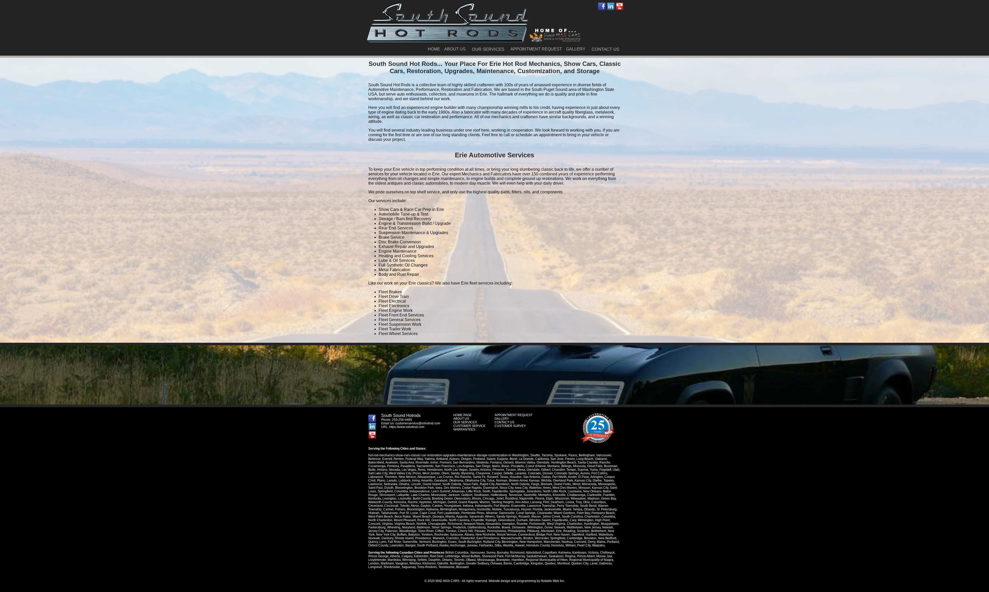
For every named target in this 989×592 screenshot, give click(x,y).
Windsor (415, 563)
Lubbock (404, 480)
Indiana (468, 506)
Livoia (570, 502)
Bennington (510, 542)
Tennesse (515, 495)
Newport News (474, 524)
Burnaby (502, 552)
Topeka (608, 480)
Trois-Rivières (427, 567)
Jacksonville (552, 509)
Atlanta (450, 516)
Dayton (426, 506)
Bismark (546, 484)
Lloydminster (377, 560)
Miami (567, 509)
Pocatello (517, 466)
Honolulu (557, 545)
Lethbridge (452, 556)
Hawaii (520, 545)
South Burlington (470, 542)
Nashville (530, 495)
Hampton (508, 524)
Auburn (454, 459)
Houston (516, 477)
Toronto (459, 560)
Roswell (492, 477)
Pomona (393, 466)
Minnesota (589, 484)
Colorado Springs (566, 473)
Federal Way (414, 459)
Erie (559, 531)
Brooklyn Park (424, 488)
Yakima (429, 459)
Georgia (438, 516)
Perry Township (567, 506)
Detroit (452, 502)
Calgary (407, 556)
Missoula (579, 466)
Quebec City (579, 563)
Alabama (432, 509)
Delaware (519, 527)
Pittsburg (533, 531)
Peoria (539, 498)
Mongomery (467, 509)
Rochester (441, 534)
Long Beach (584, 459)
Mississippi (439, 495)
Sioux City (506, 488)
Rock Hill (423, 520)
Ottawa (471, 560)
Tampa (577, 509)
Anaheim (391, 462)
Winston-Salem (540, 520)
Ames (547, 488)
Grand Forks (562, 484)
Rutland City (491, 542)
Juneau (472, 545)
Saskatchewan (536, 556)
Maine (601, 542)
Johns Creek (551, 516)
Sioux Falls (470, 484)
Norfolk (421, 524)
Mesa (521, 469)
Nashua (567, 542)
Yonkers (427, 534)
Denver (548, 473)
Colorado (534, 473)
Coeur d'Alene (536, 466)
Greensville (439, 520)
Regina (570, 556)
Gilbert (545, 469)
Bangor (410, 545)
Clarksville (594, 495)
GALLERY (575, 49)
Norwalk (374, 538)
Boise (505, 466)
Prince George (378, 556)
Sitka (497, 545)
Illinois (476, 498)
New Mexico (407, 477)
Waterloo (535, 488)
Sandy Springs (506, 516)
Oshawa (496, 563)
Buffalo (402, 534)
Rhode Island (404, 538)
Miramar (491, 513)
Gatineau (605, 563)
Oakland (601, 459)
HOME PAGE (462, 415)
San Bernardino (464, 462)
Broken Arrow (518, 480)
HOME (434, 49)
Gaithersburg (476, 527)
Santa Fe (479, 477)
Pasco (572, 455)
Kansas (534, 480)
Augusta (462, 516)
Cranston (452, 538)
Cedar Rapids (472, 488)
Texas (504, 477)
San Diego (482, 466)
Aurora (585, 473)
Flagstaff (605, 469)
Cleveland (375, 506)
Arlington (596, 477)
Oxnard (508, 462)
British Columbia (456, 552)
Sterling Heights (502, 502)
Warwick (439, 538)
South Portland (427, 545)
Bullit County (421, 498)
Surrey (490, 552)
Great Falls (594, 466)
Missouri (584, 488)
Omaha (404, 484)
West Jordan (431, 473)
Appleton (425, 502)
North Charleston (380, 520)
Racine (413, 502)
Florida (537, 509)
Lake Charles (420, 495)
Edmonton (421, 556)
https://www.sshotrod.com (406, 427)
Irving (416, 480)
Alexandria (493, 524)
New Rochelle (485, 534)
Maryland (408, 527)
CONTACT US (605, 49)
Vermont (425, 542)
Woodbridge (407, 531)
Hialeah (373, 513)
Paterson (391, 531)
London (373, 563)
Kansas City (583, 480)
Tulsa (490, 480)
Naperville (526, 498)
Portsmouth (537, 524)
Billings (566, 466)
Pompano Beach (603, 513)
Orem (445, 473)
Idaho (496, 466)
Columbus (598, 502)
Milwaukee (578, 498)
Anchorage (457, 545)
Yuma (594, 469)
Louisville (404, 498)
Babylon (414, 534)
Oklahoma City (475, 480)
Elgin (549, 498)
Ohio (586, 502)
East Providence (487, 538)
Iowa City (521, 488)
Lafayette (402, 495)
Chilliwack (607, 552)
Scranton (583, 531)
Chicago (488, 498)
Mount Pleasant (405, 520)
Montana (553, 466)
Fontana (496, 462)
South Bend (588, 506)
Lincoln (416, 484)
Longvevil (375, 567)
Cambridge (575, 538)
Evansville (518, 506)
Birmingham (448, 509)
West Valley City (400, 473)
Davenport (490, 488)
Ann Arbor (522, 502)
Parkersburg (377, 527)
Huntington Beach (563, 462)
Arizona (485, 469)
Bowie (506, 527)
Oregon (466, 459)
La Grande (526, 459)
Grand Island (432, 484)
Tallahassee (389, 513)
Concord (374, 524)
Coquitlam (549, 552)
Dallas (546, 477)
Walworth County (380, 502)
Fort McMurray (515, 556)
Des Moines (452, 488)
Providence (423, 538)
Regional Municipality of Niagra (591, 560)
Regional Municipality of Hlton (547, 560)
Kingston (537, 563)
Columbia (401, 491)
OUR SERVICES (488, 49)
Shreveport (387, 495)
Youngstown (452, 506)
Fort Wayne (502, 506)
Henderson (435, 469)
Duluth (389, 488)
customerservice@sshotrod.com (417, 423)
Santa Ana (406, 462)
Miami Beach (422, 516)
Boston (528, 538)
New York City (385, 534)
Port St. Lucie (408, 513)
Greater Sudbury (477, 563)
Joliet (500, 498)
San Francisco (445, 466)
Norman (501, 480)
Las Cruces (445, 477)
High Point (602, 520)
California (542, 459)
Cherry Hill (465, 531)
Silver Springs (441, 527)
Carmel (388, 509)
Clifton (439, 531)
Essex (452, 542)
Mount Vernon (506, 534)
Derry (591, 542)
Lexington (389, 498)
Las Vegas (409, 469)
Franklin (609, 495)
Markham (387, 563)
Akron (415, 506)
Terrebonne (446, 567)
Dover (548, 527)
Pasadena (407, 466)
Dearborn (557, 502)
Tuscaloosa (511, 509)
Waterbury (606, 534)
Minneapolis (606, 484)
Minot (576, 484)
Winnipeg (409, 560)
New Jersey (592, 527)
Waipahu (598, 545)
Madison (593, 498)
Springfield (385, 491)
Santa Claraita (588, 462)
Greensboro (506, 520)
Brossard (462, 567)
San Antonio (531, 477)
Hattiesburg (499, 495)
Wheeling (393, 527)
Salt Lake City (377, 473)
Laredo (392, 480)
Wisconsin (562, 498)
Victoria (593, 552)
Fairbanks (486, 545)
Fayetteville (500, 491)
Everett (387, 459)
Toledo (405, 506)
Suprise (582, 469)
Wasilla (508, 545)
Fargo (535, 484)
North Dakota (520, 484)
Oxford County (378, 545)
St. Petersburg (607, 509)
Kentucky (374, 498)
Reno (421, 469)
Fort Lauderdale (448, 513)
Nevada (394, 469)
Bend (513, 459)
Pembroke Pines (472, 513)
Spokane (560, 455)
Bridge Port (544, 534)
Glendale (542, 462)
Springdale (517, 491)
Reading (569, 531)
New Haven (561, 534)
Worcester (542, 538)
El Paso (583, 477)
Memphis (544, 495)
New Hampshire (530, 542)
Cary (573, 520)
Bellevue (374, 459)
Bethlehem (598, 531)
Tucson (511, 469)
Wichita (546, 480)
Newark (559, 527)
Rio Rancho (463, 477)
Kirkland (442, 459)
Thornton (391, 477)
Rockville (493, 527)
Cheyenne (483, 473)
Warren (485, 502)
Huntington (591, 524)
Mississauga (486, 560)
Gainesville (507, 513)
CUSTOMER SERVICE (469, 426)
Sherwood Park (493, 556)
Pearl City (584, 545)
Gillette (508, 473)
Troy (579, 502)
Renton (399, 459)
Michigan (439, 502)
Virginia (387, 524)
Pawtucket (468, 538)
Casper (497, 473)
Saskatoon (556, 556)
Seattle (535, 455)
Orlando (589, 509)
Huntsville (484, 509)
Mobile (497, 509)
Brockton (590, 538)
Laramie (520, 473)
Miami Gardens (564, 513)
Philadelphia (516, 531)
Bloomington (404, 488)
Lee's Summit (440, 491)
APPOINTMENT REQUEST (536, 49)
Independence (420, 491)
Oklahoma (456, 480)
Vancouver (603, 455)
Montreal (563, 563)
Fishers (400, 509)
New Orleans (592, 491)
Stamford (578, 534)
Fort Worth (559, 477)
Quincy (373, 542)
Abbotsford (533, 552)
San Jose (557, 459)
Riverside (422, 462)
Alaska (444, 545)
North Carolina (459, 520)
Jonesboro (533, 491)
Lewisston (397, 545)
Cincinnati (391, 506)
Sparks (474, 469)
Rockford (511, 498)
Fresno (570, 459)
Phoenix (498, 469)
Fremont (445, 462)
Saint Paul (375, 488)
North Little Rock (554, 491)
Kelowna (564, 552)
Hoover (526, 509)
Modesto (482, 462)
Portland (479, 459)
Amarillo (427, 480)
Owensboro (462, 498)
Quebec (550, 563)
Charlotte (477, 520)
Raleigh (491, 520)
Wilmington (585, 520)
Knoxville (559, 495)
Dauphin (434, 560)
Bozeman (610, 466)
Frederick (459, 527)
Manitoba (394, 560)
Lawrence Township (541, 506)
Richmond (455, 524)
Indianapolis (483, 506)
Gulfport (466, 495)
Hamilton (517, 560)
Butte (372, 469)
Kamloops (579, 552)
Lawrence (375, 484)
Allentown (548, 531)
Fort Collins (599, 473)
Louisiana (575, 491)
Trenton (451, 531)
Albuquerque (426, 477)
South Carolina (572, 516)
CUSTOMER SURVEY (510, 426)
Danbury (387, 538)
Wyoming (467, 473)
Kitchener (429, 563)
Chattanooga (576, 495)
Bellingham (587, 455)
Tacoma (547, 455)
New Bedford (607, 538)
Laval (594, 563)
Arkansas (458, 491)
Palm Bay (583, 513)
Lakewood (375, 477)
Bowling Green (442, 498)
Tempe (571, 469)
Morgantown (609, 524)
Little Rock (473, 491)
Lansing (536, 502)
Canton (437, 506)
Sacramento (424, 466)
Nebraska (390, 484)
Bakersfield (376, 462)
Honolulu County (538, 545)
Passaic (479, 531)
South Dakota (451, 484)
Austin (572, 477)
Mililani (571, 545)
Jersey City (375, 531)
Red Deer (436, 556)
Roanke (522, 524)
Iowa (439, 488)
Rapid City (487, 484)
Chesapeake (437, 524)
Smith (486, 491)
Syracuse (456, 534)
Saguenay (409, 567)
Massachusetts (511, 538)
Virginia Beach (404, 524)
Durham (522, 520)
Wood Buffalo (471, 556)
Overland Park (563, 480)
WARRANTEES (464, 429)
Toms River (425, 531)
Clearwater (544, 513)
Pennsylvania (496, 531)
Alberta (395, 556)
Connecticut (526, 534)
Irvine (434, 462)
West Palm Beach (380, 516)
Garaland (440, 480)
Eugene (502, 459)
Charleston (592, 516)
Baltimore (423, 527)
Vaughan (401, 563)
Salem (491, 459)
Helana (382, 469)
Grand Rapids (468, 502)
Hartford (591, 534)
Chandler (558, 469)
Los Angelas (465, 466)
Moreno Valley (525, 462)
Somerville (410, 542)
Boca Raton (403, 516)
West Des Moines (564, 488)
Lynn (382, 542)
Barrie (508, 563)
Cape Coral (428, 513)
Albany (469, 534)
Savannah (476, 516)
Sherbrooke (391, 567)
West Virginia (556, 524)
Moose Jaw (604, 556)
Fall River (394, 542)
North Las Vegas (455, 469)
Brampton (503, 560)
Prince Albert (586, 556)
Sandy (455, 473)
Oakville (442, 563)
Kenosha (400, 502)
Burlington (439, 542)
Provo (417, 473)
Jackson (454, 495)
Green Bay (608, 498)
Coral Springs (525, 513)
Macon (536, 516)
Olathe (597, 480)
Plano (381, 480)
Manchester (552, 542)
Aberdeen (502, 484)
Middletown (575, 527)
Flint (546, 502)
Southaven (481, 495)
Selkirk (422, 560)
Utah (616, 469)
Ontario (447, 560)
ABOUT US (455, 49)
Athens (490, 516)
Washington (520, 455)
